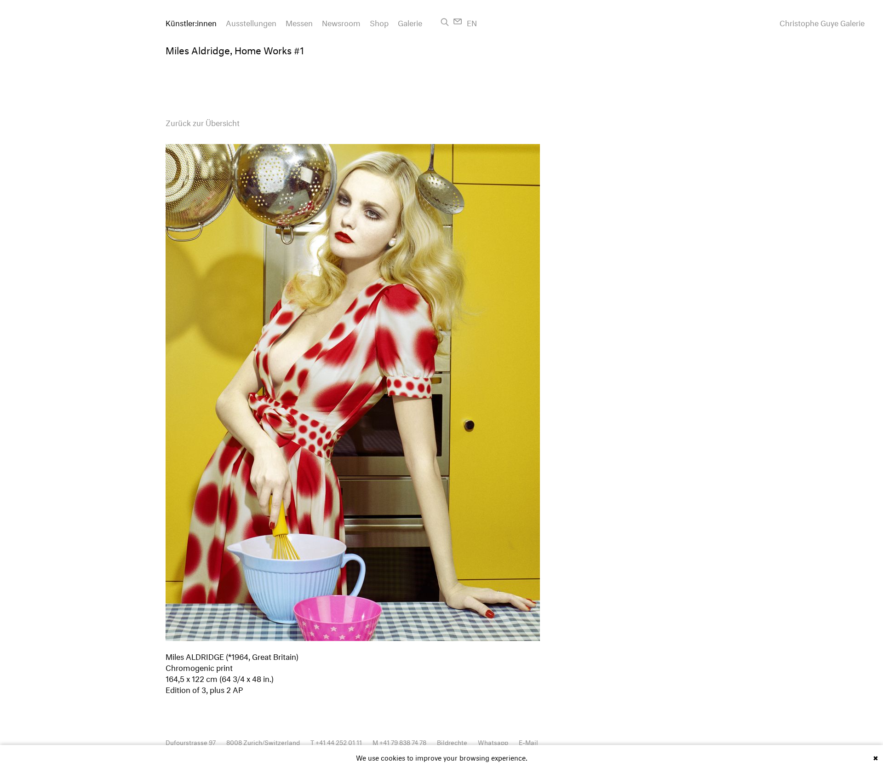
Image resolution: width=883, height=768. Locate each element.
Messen (299, 22)
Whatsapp (493, 741)
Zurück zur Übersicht (203, 121)
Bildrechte (452, 741)
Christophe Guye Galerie (822, 22)
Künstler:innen (191, 22)
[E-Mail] (457, 21)
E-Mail (528, 741)
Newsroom (341, 22)
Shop (379, 22)
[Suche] (445, 22)
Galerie (410, 22)
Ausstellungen (251, 22)
